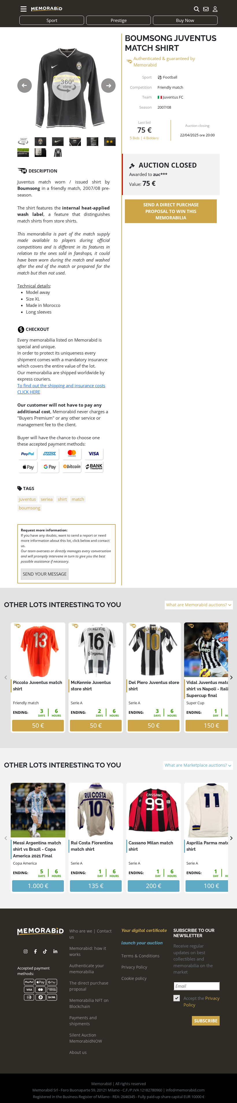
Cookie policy (134, 978)
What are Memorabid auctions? (197, 604)
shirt (62, 499)
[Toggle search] (196, 9)
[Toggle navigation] (23, 9)
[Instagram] (25, 951)
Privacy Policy (134, 967)
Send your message (44, 574)
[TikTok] (45, 951)
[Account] (215, 9)
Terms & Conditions (140, 956)
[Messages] (205, 9)
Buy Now (185, 20)
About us (78, 1052)
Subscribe (205, 1021)
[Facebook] (35, 951)
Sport (52, 20)
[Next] (231, 677)
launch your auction (142, 943)
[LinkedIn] (55, 951)
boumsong (29, 508)
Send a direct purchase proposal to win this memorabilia (171, 211)
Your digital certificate (144, 930)
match (78, 499)
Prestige (119, 20)
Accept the (202, 1001)
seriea (47, 499)
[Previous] (6, 677)
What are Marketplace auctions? (196, 765)
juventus (27, 499)
